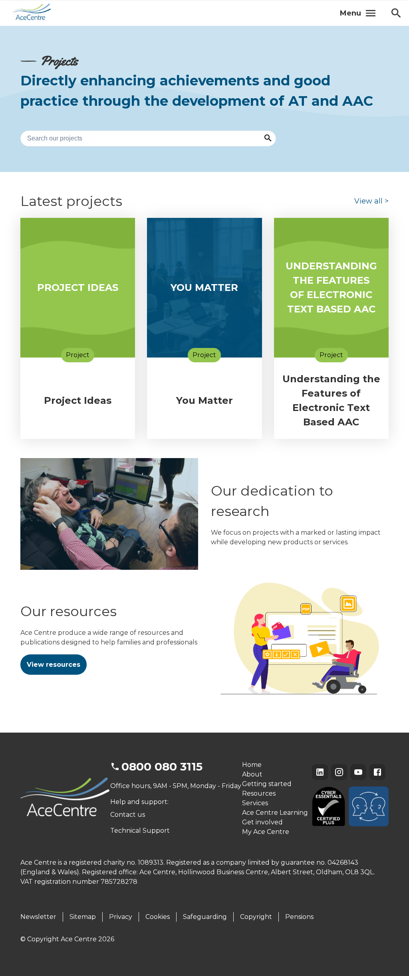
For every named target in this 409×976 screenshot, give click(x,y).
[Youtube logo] (358, 772)
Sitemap (82, 917)
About (252, 774)
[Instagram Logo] (339, 772)
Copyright (256, 917)
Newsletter (38, 917)
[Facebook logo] (377, 772)
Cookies (157, 917)
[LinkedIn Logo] (320, 772)
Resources (259, 793)
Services (255, 803)
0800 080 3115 (162, 766)
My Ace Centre (265, 832)
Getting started (267, 784)
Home (252, 765)
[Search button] (396, 13)
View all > (371, 201)
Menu (350, 13)
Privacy (120, 917)
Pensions (299, 917)
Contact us (127, 814)
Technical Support (140, 830)
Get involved (262, 822)
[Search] (268, 138)
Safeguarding (205, 917)
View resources (53, 664)
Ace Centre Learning (275, 812)
